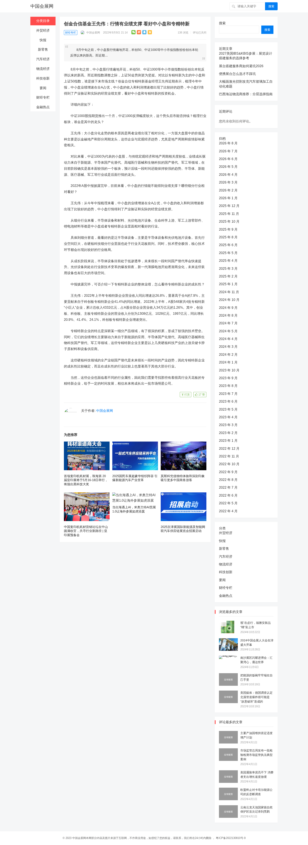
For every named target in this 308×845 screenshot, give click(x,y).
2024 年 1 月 (228, 362)
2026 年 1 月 (228, 198)
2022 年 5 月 (228, 503)
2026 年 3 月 (228, 182)
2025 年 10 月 (229, 221)
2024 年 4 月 (228, 339)
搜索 (271, 6)
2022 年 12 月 (229, 448)
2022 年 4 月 (228, 511)
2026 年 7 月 (228, 151)
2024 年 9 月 (228, 307)
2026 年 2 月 (228, 190)
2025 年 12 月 (229, 206)
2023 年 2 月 (228, 433)
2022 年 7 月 (228, 487)
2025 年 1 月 (228, 284)
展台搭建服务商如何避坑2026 (241, 66)
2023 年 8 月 (228, 386)
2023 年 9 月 (228, 378)
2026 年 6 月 (228, 159)
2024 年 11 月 (229, 292)
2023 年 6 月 (228, 401)
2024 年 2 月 (228, 354)
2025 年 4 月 (228, 260)
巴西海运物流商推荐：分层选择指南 (246, 94)
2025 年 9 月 (228, 229)
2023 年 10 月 (229, 370)
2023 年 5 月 (228, 409)
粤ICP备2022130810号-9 (231, 838)
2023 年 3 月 (228, 425)
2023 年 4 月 (228, 417)
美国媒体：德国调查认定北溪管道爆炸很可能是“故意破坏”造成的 (256, 697)
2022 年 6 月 (228, 495)
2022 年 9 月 (228, 472)
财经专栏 (43, 97)
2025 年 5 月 (228, 253)
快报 (43, 40)
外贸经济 (43, 30)
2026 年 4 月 (228, 174)
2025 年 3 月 (228, 268)
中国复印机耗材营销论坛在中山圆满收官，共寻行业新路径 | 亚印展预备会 (86, 531)
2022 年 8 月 (228, 480)
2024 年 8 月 (228, 315)
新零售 (43, 49)
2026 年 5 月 (228, 166)
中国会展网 (41, 6)
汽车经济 (43, 59)
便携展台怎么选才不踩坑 (237, 74)
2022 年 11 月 (229, 456)
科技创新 (43, 78)
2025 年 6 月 (228, 245)
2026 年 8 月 (228, 143)
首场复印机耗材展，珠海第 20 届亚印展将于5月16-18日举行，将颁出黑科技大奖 (86, 480)
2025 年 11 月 (229, 214)
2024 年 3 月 (228, 346)
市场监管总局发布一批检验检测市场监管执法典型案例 (256, 755)
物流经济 (43, 69)
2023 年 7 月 (228, 394)
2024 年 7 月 (228, 323)
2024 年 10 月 (229, 300)
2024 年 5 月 (228, 331)
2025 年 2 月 (228, 276)
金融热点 (43, 107)
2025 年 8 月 (228, 237)
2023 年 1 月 (228, 440)
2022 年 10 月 (229, 464)
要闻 (43, 88)
